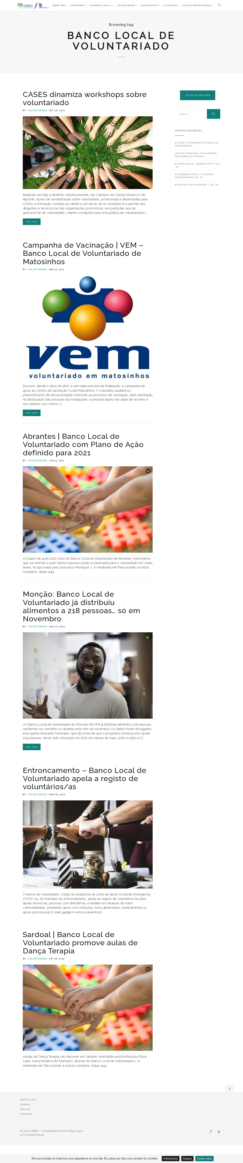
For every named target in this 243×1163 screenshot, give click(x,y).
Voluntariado (126, 5)
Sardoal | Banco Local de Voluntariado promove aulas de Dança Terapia (80, 942)
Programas (78, 5)
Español (25, 1104)
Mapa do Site (28, 1099)
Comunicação (149, 5)
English (25, 1109)
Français (26, 1114)
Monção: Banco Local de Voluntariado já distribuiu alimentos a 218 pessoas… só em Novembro (81, 606)
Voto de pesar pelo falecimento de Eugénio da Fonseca (196, 155)
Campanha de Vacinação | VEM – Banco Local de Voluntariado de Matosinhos (83, 253)
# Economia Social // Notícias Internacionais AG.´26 (194, 176)
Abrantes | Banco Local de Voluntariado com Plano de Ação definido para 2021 (83, 444)
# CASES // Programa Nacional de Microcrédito (196, 144)
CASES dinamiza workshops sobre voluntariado (85, 98)
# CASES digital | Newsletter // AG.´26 (197, 165)
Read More (32, 222)
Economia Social (101, 5)
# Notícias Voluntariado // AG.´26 (196, 185)
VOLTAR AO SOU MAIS (197, 95)
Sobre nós (58, 5)
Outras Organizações (197, 5)
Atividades (170, 5)
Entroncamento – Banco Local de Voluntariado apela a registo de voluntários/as (84, 778)
